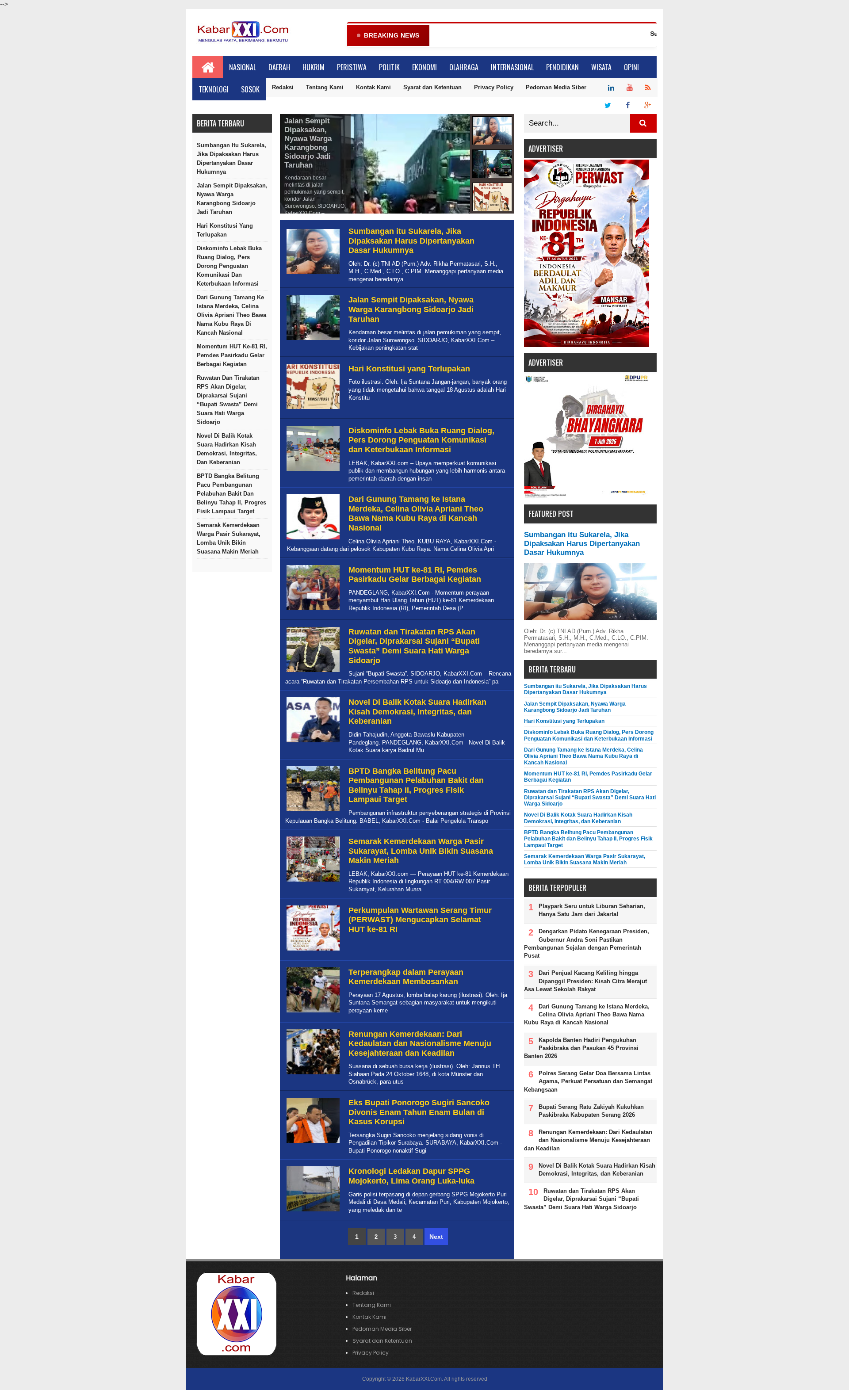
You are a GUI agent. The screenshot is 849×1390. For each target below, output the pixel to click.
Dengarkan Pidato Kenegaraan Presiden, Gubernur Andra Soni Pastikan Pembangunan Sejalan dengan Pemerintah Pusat (586, 943)
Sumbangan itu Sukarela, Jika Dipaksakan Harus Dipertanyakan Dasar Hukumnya (231, 158)
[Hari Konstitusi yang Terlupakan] (312, 409)
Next (436, 1236)
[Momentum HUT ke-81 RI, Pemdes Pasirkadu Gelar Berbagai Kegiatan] (312, 610)
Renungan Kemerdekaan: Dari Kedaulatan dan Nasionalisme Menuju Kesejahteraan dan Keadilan (419, 1044)
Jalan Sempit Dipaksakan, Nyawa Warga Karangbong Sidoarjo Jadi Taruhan (232, 198)
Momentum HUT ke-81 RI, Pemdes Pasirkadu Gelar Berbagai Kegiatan (232, 355)
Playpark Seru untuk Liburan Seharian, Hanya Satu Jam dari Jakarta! (592, 910)
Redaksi (283, 87)
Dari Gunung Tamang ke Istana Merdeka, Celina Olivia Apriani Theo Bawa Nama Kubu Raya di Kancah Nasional (231, 315)
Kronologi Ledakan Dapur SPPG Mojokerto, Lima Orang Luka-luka (411, 1176)
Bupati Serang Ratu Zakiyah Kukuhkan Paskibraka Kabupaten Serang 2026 (591, 1111)
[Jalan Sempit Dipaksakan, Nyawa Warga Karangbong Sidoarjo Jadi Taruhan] (312, 340)
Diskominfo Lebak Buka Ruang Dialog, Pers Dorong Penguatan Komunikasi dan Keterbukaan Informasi (229, 266)
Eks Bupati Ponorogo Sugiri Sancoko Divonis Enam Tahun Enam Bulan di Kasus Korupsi (419, 1112)
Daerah (279, 67)
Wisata (601, 67)
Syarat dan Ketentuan (432, 87)
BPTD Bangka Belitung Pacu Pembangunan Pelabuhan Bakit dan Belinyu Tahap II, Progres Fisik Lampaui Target (231, 494)
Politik (389, 67)
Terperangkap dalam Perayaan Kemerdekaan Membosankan (405, 977)
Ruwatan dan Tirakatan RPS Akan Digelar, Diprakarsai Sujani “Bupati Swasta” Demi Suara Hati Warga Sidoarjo (228, 399)
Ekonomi (424, 67)
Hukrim (313, 67)
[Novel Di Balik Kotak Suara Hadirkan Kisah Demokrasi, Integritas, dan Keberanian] (312, 742)
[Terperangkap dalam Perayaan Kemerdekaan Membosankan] (312, 1012)
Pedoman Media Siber (556, 87)
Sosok (250, 89)
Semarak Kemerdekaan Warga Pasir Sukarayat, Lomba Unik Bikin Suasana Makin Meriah (228, 538)
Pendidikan (562, 67)
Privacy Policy (493, 87)
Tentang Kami (325, 87)
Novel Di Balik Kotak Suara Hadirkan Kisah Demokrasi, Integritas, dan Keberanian (227, 449)
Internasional (512, 67)
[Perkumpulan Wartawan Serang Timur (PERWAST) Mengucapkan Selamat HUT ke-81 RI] (312, 950)
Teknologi (214, 89)
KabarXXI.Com (424, 1379)
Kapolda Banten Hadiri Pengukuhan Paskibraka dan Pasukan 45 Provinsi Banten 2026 (581, 1048)
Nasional (242, 67)
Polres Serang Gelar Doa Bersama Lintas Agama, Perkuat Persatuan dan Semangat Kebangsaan (588, 1081)
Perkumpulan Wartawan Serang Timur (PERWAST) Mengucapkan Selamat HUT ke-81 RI (420, 920)
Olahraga (463, 67)
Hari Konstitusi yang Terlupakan (225, 230)
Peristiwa (352, 67)
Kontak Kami (373, 87)
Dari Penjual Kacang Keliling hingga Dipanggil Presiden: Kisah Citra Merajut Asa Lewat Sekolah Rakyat (585, 981)
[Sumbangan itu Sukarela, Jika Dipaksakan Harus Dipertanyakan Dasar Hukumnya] (312, 274)
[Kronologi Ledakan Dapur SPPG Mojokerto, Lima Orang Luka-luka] (312, 1211)
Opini (631, 67)
